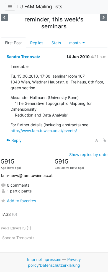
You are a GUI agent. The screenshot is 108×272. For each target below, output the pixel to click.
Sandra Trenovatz (23, 56)
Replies (36, 42)
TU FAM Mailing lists (39, 6)
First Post (13, 42)
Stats (56, 42)
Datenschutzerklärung (60, 265)
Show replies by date (88, 154)
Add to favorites (21, 200)
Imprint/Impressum (44, 259)
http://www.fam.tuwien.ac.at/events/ (44, 130)
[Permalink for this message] (104, 140)
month (75, 42)
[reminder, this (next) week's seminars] (4, 17)
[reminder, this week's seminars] (103, 17)
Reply (16, 140)
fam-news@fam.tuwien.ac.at (27, 175)
